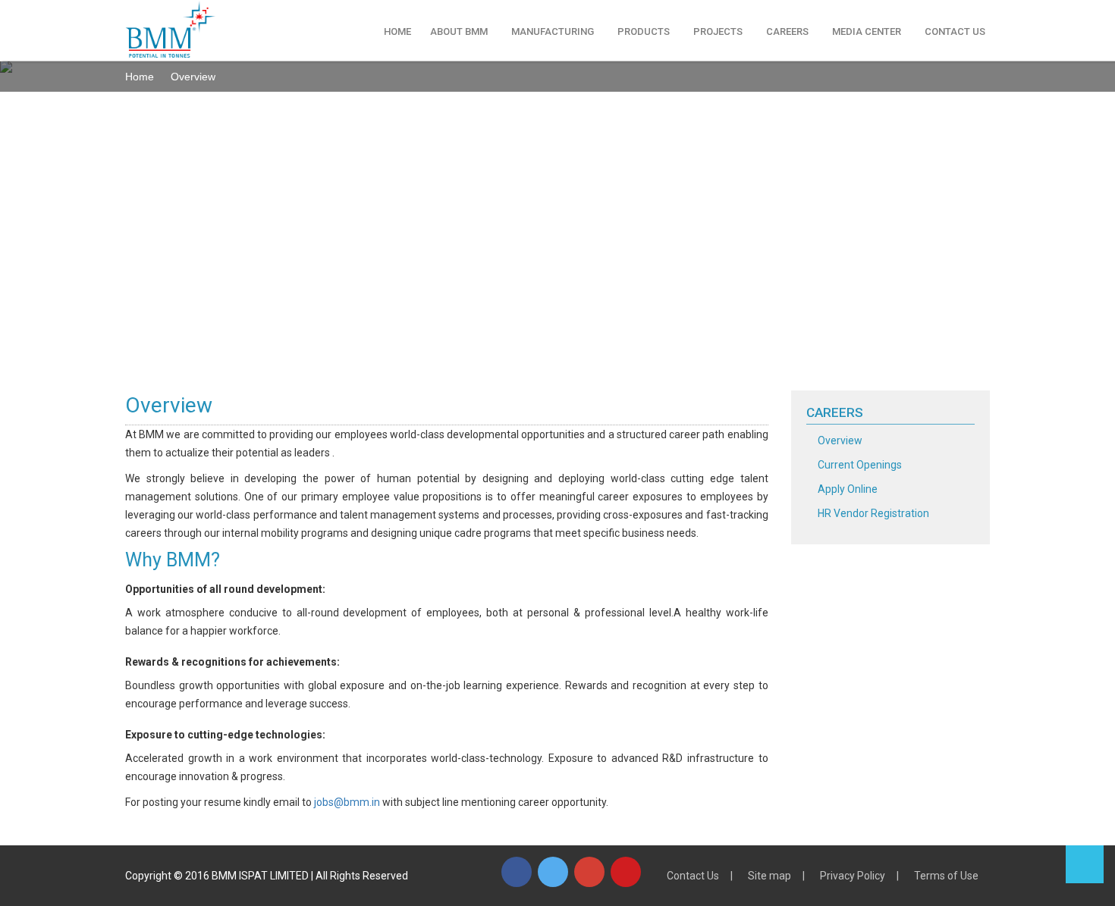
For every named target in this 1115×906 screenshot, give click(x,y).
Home (397, 31)
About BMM (459, 31)
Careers (787, 31)
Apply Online (848, 489)
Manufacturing (552, 31)
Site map (769, 876)
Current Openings (860, 465)
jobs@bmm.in (347, 802)
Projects (718, 31)
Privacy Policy (852, 876)
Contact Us (955, 31)
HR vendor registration (873, 513)
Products (643, 31)
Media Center (866, 31)
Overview (840, 440)
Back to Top (1085, 864)
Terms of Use (946, 876)
